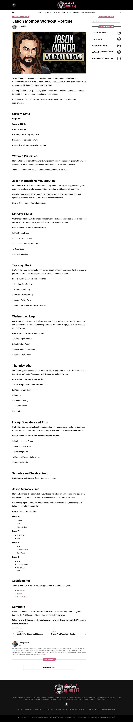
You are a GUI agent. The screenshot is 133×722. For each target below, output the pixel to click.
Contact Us (60, 709)
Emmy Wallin (23, 26)
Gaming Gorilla (101, 717)
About (20, 709)
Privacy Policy (94, 709)
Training (76, 12)
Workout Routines (88, 12)
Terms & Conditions (108, 709)
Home (40, 12)
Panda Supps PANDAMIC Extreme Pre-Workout (102, 52)
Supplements (66, 12)
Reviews (57, 12)
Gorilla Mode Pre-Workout (100, 45)
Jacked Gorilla (92, 717)
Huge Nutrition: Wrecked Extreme (102, 58)
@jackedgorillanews (39, 654)
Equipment (48, 12)
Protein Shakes (22, 597)
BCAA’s (19, 594)
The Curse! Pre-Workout (99, 32)
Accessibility (28, 709)
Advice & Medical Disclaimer (45, 709)
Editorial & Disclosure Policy (77, 709)
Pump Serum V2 (97, 39)
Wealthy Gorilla (111, 717)
